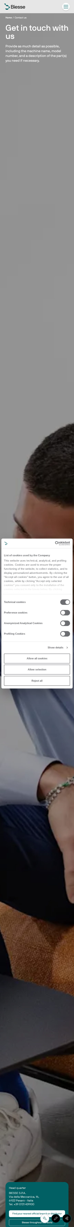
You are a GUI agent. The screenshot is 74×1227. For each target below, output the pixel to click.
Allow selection (37, 669)
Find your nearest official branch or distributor (37, 1214)
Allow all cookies (37, 658)
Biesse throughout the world (37, 1222)
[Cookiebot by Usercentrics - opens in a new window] (55, 543)
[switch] (65, 612)
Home (9, 18)
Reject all (37, 680)
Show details (55, 647)
